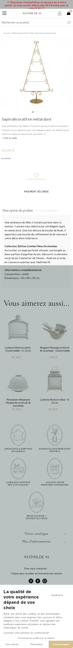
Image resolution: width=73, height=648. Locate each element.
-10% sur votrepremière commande (54, 483)
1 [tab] (33, 112)
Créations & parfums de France (18, 450)
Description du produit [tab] (18, 210)
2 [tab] (36, 112)
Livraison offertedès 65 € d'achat (18, 483)
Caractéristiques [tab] (47, 210)
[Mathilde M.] (32, 13)
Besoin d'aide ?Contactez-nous (37, 517)
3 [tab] (40, 112)
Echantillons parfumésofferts (55, 450)
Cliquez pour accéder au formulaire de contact (36, 573)
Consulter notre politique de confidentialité (26, 633)
